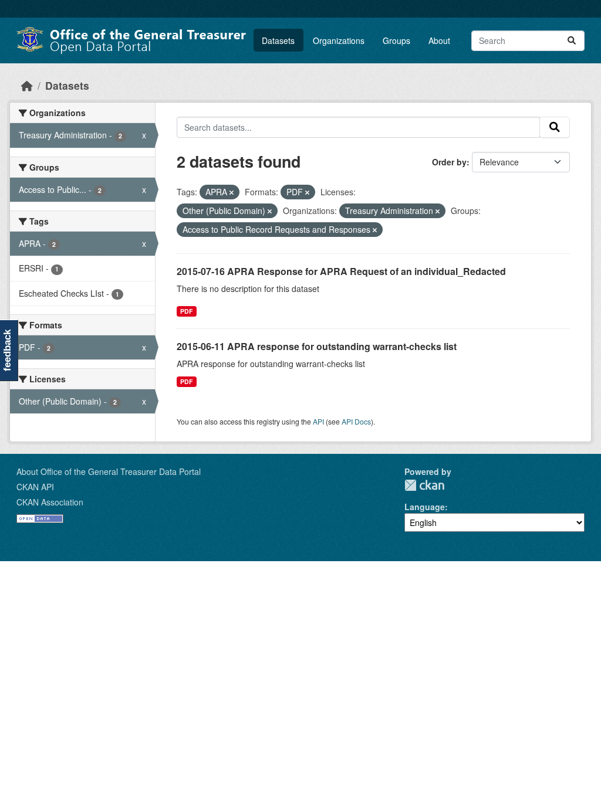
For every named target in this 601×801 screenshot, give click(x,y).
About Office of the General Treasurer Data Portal (108, 471)
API (318, 421)
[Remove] (231, 192)
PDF (186, 311)
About (439, 40)
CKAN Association (49, 502)
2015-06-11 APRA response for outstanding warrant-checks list (317, 346)
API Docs (356, 421)
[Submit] (571, 40)
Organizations (338, 40)
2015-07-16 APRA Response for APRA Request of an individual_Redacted (341, 271)
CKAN (424, 485)
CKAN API (35, 487)
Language (424, 506)
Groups (396, 40)
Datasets (278, 40)
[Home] (27, 85)
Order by (449, 162)
